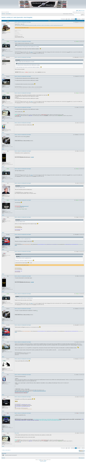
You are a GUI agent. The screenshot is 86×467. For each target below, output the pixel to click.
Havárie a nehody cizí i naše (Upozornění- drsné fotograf (23, 22)
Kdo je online (4, 453)
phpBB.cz (45, 460)
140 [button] (77, 448)
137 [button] (71, 448)
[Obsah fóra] (43, 7)
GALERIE (32, 157)
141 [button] (79, 448)
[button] (66, 19)
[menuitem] (77, 10)
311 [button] (82, 448)
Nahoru (3, 39)
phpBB (40, 459)
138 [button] (73, 448)
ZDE (20, 116)
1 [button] (69, 448)
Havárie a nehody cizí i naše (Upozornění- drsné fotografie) (16, 17)
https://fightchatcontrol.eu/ (24, 206)
